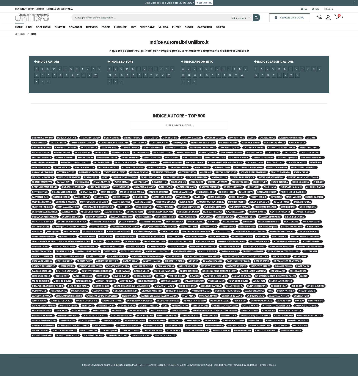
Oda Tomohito (88, 330)
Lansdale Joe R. (246, 216)
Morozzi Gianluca (211, 266)
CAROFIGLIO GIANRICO (94, 315)
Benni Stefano (95, 256)
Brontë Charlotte (253, 251)
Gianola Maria (221, 330)
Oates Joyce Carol (61, 300)
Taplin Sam (290, 152)
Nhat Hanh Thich (165, 216)
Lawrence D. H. (40, 197)
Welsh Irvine (39, 300)
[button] (338, 17)
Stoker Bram (288, 207)
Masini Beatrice (121, 202)
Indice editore (121, 62)
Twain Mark (172, 157)
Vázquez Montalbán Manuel (160, 226)
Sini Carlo (175, 320)
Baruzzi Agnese (156, 167)
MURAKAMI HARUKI (165, 286)
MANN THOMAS (40, 330)
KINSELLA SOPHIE (207, 251)
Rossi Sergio (281, 325)
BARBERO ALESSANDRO (216, 276)
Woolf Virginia (192, 157)
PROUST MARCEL (165, 207)
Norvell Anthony (197, 177)
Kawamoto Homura (118, 231)
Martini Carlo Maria (132, 192)
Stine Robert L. (308, 207)
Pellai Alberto (298, 271)
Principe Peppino (294, 216)
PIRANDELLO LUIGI (176, 147)
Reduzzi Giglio (101, 286)
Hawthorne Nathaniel (310, 246)
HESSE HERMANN (237, 197)
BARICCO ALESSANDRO (43, 266)
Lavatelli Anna (152, 261)
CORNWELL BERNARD (188, 211)
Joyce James (52, 231)
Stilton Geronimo (42, 137)
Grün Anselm (143, 216)
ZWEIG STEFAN (122, 182)
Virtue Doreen (135, 211)
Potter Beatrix (61, 197)
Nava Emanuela (218, 236)
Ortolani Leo (141, 271)
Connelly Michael (151, 221)
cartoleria (204, 27)
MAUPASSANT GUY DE (180, 241)
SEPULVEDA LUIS (240, 182)
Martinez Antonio (254, 246)
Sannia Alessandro (67, 207)
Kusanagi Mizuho (42, 261)
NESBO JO (193, 261)
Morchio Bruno (63, 281)
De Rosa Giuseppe (66, 137)
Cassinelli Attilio (279, 296)
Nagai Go (315, 162)
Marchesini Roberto (281, 246)
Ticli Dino (87, 305)
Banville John (145, 315)
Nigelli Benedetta (42, 182)
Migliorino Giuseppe (64, 330)
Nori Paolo (255, 320)
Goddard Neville (108, 167)
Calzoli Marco (135, 246)
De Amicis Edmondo (164, 172)
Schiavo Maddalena (67, 335)
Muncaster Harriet (269, 221)
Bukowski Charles (214, 207)
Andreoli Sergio (149, 162)
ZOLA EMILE (206, 216)
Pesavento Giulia (230, 246)
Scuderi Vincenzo (217, 182)
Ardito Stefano (205, 241)
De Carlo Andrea (117, 256)
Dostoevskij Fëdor (274, 142)
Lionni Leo (118, 310)
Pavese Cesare (254, 152)
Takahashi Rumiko (179, 167)
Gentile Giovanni (280, 211)
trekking (92, 27)
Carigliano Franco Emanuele (202, 256)
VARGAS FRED (284, 300)
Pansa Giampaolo (259, 325)
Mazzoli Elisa (219, 177)
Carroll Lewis (222, 167)
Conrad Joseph (207, 152)
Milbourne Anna (90, 211)
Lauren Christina (117, 335)
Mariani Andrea (125, 236)
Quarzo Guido (127, 305)
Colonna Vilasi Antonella (73, 325)
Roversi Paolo (121, 276)
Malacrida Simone (144, 187)
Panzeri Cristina (209, 187)
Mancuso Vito (180, 305)
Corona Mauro (229, 251)
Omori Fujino (247, 226)
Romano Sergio (165, 266)
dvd (133, 27)
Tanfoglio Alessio (114, 172)
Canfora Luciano (158, 192)
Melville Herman (41, 202)
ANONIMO (205, 172)
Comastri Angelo (277, 167)
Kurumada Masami (239, 207)
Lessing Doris (174, 325)
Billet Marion (230, 221)
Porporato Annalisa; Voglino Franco (215, 310)
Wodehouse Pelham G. (309, 315)
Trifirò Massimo (153, 330)
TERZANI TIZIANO (130, 330)
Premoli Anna (59, 291)
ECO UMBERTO (140, 197)
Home (18, 27)
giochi (189, 27)
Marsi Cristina (79, 291)
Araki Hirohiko (130, 157)
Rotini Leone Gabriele (293, 192)
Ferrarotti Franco (231, 152)
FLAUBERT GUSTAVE (304, 211)
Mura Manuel (82, 152)
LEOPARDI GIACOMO (176, 291)
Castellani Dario (162, 197)
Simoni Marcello (182, 192)
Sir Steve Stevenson (189, 207)
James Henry (260, 182)
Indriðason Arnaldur (139, 300)
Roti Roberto (261, 261)
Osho (105, 177)
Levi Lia (98, 241)
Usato (220, 27)
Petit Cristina (40, 192)
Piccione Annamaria (196, 330)
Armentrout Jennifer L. (210, 202)
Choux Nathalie (173, 177)
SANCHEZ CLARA (106, 305)
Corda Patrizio (111, 320)
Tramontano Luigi (154, 241)
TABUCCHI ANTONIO (112, 246)
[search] (256, 17)
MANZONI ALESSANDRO (282, 231)
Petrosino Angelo (291, 226)
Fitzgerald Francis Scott (75, 162)
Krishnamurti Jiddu (145, 231)
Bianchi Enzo (87, 236)
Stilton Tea (151, 137)
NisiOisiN (213, 221)
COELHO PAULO (64, 261)
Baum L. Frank (82, 197)
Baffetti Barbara (259, 241)
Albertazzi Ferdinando (69, 256)
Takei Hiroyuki (144, 207)
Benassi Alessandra (117, 266)
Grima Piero (211, 320)
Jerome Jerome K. (89, 320)
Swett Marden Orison (271, 177)
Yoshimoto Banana (43, 236)
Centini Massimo (185, 152)
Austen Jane (179, 142)
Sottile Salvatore (131, 251)
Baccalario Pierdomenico (98, 207)
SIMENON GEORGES (191, 137)
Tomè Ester (110, 251)
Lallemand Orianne (290, 137)
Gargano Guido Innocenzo (102, 296)
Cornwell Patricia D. (125, 291)
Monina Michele (142, 266)
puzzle (176, 27)
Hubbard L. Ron (205, 192)
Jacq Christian (127, 221)
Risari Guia (240, 300)
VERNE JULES (101, 152)
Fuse (165, 305)
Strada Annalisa (84, 167)
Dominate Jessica (287, 157)
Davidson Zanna (254, 291)
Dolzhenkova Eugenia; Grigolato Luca (246, 256)
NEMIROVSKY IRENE (107, 157)
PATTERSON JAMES (186, 187)
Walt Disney (141, 182)
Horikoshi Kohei (212, 211)
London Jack (236, 137)
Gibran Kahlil (88, 192)
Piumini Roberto (41, 147)
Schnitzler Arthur (211, 286)
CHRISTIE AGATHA (310, 152)
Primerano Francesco (202, 147)
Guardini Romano (232, 296)
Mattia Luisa (228, 226)
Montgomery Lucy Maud (94, 202)
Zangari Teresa (302, 202)
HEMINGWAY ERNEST (42, 315)
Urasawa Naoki (208, 296)
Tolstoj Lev (272, 152)
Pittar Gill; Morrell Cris (276, 305)
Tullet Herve (246, 192)
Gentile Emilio (249, 310)
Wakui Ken (259, 281)
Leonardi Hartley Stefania (250, 231)
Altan (251, 137)
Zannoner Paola (41, 296)
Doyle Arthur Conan (83, 142)
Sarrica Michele (187, 266)
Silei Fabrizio (315, 300)
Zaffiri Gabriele (314, 197)
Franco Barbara (280, 172)
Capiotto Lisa (222, 231)
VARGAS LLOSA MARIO (43, 305)
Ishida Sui (296, 286)
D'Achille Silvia (195, 162)
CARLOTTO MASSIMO (266, 330)
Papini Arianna (275, 320)
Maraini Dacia (67, 236)
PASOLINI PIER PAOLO (238, 261)
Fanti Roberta (89, 147)
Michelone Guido (93, 335)
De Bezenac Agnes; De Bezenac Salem (275, 276)
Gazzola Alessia (235, 211)
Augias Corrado (241, 276)
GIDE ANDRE (268, 310)
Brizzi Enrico (314, 226)
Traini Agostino (150, 177)
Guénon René (108, 192)
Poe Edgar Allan (238, 157)
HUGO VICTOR (291, 221)
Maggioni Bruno (195, 236)
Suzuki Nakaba (279, 182)
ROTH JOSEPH (124, 207)
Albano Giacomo (259, 202)
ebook (105, 27)
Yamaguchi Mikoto (43, 325)
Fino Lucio (270, 187)
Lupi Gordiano (177, 246)
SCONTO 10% (205, 2)
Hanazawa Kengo (184, 251)
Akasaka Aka (132, 241)
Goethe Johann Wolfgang (303, 177)
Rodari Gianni (62, 152)
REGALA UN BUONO (291, 17)
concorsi (75, 27)
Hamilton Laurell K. (290, 310)
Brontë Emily (84, 261)
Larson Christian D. (64, 246)
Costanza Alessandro (44, 216)
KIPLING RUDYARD (172, 162)
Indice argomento (198, 62)
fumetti (59, 27)
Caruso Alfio (277, 271)
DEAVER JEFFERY (120, 197)
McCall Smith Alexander (305, 236)
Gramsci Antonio (152, 291)
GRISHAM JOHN (226, 192)
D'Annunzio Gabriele (64, 192)
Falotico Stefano (112, 300)
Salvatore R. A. (234, 286)
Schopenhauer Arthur (44, 211)
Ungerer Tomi (301, 296)
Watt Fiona (139, 142)
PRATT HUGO (174, 236)
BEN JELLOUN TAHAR (66, 271)
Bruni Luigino (195, 221)
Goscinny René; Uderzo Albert (219, 271)
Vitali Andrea (62, 167)
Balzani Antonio (42, 271)
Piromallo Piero (174, 261)
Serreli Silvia (63, 251)
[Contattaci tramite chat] (319, 17)
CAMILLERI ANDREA (254, 147)
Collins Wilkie (99, 226)
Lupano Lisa (210, 315)
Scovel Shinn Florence (253, 172)
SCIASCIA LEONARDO (270, 216)
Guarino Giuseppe (66, 202)
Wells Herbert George (44, 162)
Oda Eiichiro (170, 137)
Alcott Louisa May (132, 167)
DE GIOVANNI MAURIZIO (303, 167)
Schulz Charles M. (125, 162)
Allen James (113, 241)
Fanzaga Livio (275, 162)
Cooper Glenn (156, 246)
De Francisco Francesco (287, 261)
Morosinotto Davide (44, 320)
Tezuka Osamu (141, 152)
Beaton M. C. (91, 177)
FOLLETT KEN (310, 251)
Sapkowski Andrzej (261, 300)
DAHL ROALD (165, 187)
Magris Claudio (153, 325)
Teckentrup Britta (165, 335)
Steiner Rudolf (132, 137)
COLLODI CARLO (120, 152)
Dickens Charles (228, 142)
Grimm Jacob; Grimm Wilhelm (69, 226)
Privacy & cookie (267, 364)
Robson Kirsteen (233, 187)
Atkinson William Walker (113, 142)
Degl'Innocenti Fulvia (44, 187)
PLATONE (198, 197)
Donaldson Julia (229, 147)
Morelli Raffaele (298, 320)
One (270, 291)
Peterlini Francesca (242, 177)
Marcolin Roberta (42, 177)
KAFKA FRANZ (301, 172)
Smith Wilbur (293, 197)
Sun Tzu (299, 300)
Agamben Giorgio (135, 320)
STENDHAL (248, 221)
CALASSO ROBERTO (194, 281)
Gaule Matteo (194, 325)
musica (163, 27)
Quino (303, 276)
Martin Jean (127, 281)
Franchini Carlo (90, 137)
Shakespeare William (203, 142)
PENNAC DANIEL (257, 211)
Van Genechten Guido (151, 236)
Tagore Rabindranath (160, 211)
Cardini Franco (297, 162)
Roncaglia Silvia (93, 231)
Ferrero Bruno (177, 276)
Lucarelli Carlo (41, 276)
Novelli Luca (228, 315)
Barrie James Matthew (253, 271)
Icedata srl (251, 364)
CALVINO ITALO (255, 162)
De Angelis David (219, 300)
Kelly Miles (253, 187)
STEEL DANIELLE (121, 187)
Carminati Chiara (291, 330)
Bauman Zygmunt (72, 216)
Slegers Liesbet (143, 202)
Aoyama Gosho (66, 172)
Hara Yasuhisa (300, 182)
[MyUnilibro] (328, 17)
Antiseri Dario (158, 310)
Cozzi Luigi (102, 276)
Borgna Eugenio (311, 241)
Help (316, 8)
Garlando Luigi (162, 152)
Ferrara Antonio (96, 216)
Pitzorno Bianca (165, 202)
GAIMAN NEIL (64, 182)
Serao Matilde (189, 226)
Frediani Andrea (41, 310)
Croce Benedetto (102, 325)
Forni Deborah (214, 325)
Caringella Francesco (225, 305)
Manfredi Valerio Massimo (147, 256)
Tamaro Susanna (212, 261)
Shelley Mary (71, 231)
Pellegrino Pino (309, 147)
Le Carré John (109, 330)
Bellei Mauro (100, 310)
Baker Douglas (280, 256)
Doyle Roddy (193, 320)
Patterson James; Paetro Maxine (159, 296)
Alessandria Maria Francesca (225, 162)
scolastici (43, 27)
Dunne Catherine (257, 286)
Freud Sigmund (152, 157)
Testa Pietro (300, 325)
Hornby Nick (129, 296)
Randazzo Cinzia (266, 192)
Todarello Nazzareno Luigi (283, 251)
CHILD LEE (318, 182)
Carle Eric (262, 236)
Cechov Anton (100, 291)
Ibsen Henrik (67, 266)
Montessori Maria (42, 221)
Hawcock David (251, 142)
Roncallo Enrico (42, 256)
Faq (305, 8)
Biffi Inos (276, 197)
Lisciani (311, 137)
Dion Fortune (58, 142)
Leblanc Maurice (41, 157)
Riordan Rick (178, 182)
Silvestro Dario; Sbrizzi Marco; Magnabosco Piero (61, 241)
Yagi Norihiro (187, 216)
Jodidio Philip (279, 286)
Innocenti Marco (261, 266)
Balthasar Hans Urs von (196, 231)
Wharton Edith (88, 246)
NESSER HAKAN (200, 305)
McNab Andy (174, 256)
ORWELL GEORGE (130, 147)
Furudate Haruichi (291, 187)
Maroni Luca (208, 226)
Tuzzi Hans (61, 310)
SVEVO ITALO (182, 197)
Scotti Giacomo (189, 271)
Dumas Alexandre (263, 157)
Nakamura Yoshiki (233, 320)
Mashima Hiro (109, 147)
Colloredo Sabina (89, 172)
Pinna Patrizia (285, 291)
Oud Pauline (39, 291)
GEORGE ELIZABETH (170, 281)
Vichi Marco (82, 182)
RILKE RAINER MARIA (78, 286)
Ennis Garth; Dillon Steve (255, 315)
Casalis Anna (267, 137)
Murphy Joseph (236, 202)
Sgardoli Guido (41, 167)
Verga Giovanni (139, 172)
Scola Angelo (157, 320)
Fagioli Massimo (82, 276)
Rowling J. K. (159, 182)
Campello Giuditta (65, 147)
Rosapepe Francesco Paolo (47, 286)
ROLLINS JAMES (281, 202)
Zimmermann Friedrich (69, 296)
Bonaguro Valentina (286, 241)
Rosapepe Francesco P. (203, 246)
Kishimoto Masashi (266, 207)
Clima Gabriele (216, 197)
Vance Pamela (297, 142)
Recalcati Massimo (121, 216)
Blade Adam (123, 271)
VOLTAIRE (37, 231)
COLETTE (160, 276)
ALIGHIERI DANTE (315, 187)
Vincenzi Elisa (216, 281)
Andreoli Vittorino (73, 187)
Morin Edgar (67, 320)
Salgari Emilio (102, 162)
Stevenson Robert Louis (281, 147)
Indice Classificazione (275, 62)
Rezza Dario (186, 202)
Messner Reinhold (68, 315)
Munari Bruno (242, 330)
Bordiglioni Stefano (125, 177)
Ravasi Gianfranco (312, 157)
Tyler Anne (188, 296)
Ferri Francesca (147, 281)
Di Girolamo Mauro (128, 325)
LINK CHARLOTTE (315, 286)
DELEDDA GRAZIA (41, 152)
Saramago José (142, 276)
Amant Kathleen (283, 315)
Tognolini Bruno (239, 281)
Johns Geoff (62, 276)
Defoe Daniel (279, 236)
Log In (329, 8)
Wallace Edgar (174, 221)
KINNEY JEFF (300, 256)
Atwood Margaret (121, 315)
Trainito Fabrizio (42, 207)
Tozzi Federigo (80, 310)
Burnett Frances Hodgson (97, 271)
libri (29, 27)
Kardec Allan (131, 261)
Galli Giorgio (250, 305)
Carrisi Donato (255, 296)
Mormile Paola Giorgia (231, 241)
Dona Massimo (180, 310)
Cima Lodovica (101, 182)
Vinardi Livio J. (307, 291)
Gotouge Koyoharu (306, 305)
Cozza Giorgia (40, 246)
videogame (147, 27)
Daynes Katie (69, 211)
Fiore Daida (303, 266)
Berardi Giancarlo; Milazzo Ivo (132, 286)
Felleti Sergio (258, 197)
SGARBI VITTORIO (113, 211)
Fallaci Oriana (236, 325)
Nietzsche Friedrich (69, 177)
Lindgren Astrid (141, 335)
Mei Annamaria (311, 221)
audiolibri (120, 27)
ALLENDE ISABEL (224, 216)
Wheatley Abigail (167, 315)
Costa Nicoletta (215, 137)
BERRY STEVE (105, 236)
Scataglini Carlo (242, 236)
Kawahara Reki (190, 315)
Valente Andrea (68, 305)
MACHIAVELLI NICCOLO (157, 251)
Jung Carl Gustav (99, 187)
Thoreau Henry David (88, 251)
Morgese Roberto (236, 266)
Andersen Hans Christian (71, 221)
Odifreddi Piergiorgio (227, 291)
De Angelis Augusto (194, 300)
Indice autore (48, 62)
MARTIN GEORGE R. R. (87, 300)
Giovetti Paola (169, 231)
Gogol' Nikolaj (137, 310)
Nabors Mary (83, 281)
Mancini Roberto (105, 281)
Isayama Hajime (268, 226)
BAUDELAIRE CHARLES (168, 300)
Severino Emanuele (164, 271)
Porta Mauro (112, 137)
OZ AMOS (195, 276)
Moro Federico (40, 281)
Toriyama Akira (159, 142)
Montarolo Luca (215, 157)
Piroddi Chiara (187, 286)
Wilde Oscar (39, 142)
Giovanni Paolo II (42, 172)
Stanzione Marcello (90, 266)
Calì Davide (196, 182)
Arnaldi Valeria (152, 147)
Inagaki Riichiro (308, 231)
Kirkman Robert (65, 157)
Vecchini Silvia (187, 172)
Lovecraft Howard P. (103, 221)
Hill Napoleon (40, 226)
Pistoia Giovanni (42, 335)
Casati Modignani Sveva (125, 226)
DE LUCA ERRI (101, 197)
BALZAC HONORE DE (226, 172)
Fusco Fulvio (85, 157)
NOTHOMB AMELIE (201, 291)
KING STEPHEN (202, 167)
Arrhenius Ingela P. (107, 261)
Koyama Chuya (283, 266)
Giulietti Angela (148, 305)
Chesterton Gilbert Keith (248, 167)
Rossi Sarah (173, 330)
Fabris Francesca (42, 251)
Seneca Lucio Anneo (280, 281)
